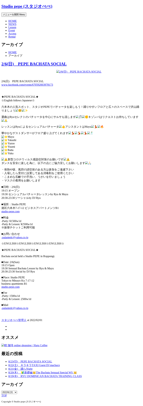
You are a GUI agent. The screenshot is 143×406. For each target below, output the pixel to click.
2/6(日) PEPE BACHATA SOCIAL (34, 64)
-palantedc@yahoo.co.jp (14, 237)
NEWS (12, 24)
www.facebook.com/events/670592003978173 (27, 84)
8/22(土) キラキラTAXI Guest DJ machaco (34, 365)
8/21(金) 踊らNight (20, 368)
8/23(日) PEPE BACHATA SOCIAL (30, 361)
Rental (12, 36)
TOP (4, 395)
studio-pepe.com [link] (10, 211)
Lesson (12, 27)
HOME (12, 20)
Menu (14, 14)
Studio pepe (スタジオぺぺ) (26, 6)
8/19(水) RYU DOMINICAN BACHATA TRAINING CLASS (45, 376)
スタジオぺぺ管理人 (14, 320)
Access (12, 33)
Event (11, 30)
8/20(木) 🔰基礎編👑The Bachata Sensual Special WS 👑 (42, 372)
